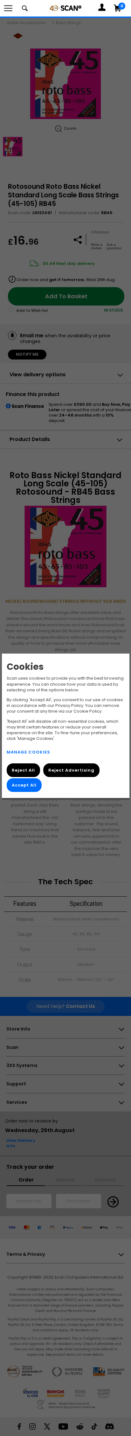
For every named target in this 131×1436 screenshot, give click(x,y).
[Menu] (8, 8)
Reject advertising (71, 770)
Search (25, 8)
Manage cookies (28, 752)
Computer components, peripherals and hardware (65, 8)
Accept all (24, 785)
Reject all (23, 770)
